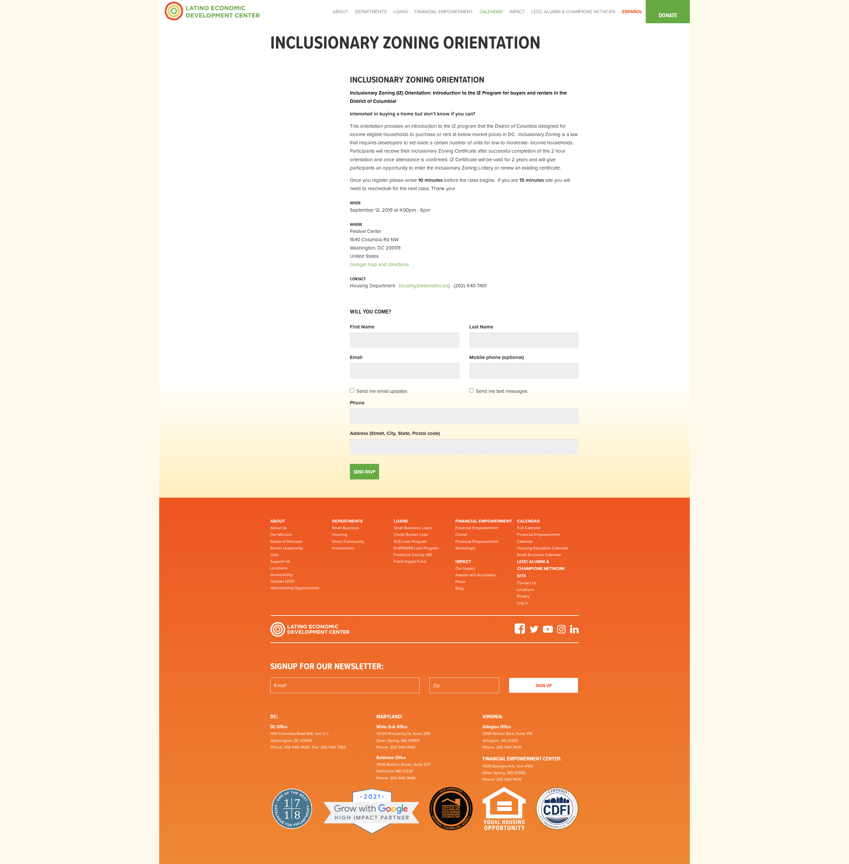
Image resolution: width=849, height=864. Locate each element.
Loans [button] (400, 11)
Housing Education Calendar (542, 548)
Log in (522, 603)
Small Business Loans (413, 528)
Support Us (280, 561)
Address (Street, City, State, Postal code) (395, 433)
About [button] (340, 11)
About (277, 521)
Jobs (274, 555)
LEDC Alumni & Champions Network (573, 11)
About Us (278, 528)
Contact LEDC (282, 581)
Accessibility (281, 575)
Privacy (523, 596)
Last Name (481, 326)
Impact (463, 561)
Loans (401, 521)
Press (460, 582)
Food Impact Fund (410, 561)
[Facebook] (520, 631)
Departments (347, 521)
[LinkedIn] (574, 631)
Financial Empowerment (483, 521)
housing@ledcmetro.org (424, 285)
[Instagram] (561, 631)
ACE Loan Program (410, 541)
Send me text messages (501, 391)
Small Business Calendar (539, 555)
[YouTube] (548, 631)
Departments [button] (371, 11)
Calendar (528, 521)
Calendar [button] (491, 11)
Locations (279, 568)
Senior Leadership (286, 548)
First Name (362, 326)
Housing (339, 535)
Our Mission (281, 535)
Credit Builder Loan (411, 535)
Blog (459, 588)
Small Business (345, 528)
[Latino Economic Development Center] (212, 10)
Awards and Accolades (475, 575)
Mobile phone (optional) (496, 357)
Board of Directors (286, 541)
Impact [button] (517, 11)
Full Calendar (529, 528)
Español (632, 11)
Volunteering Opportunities (294, 588)
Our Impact (465, 568)
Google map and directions (379, 264)
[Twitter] (534, 631)
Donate (668, 15)
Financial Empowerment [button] (444, 11)
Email (356, 357)
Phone (357, 402)
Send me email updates (382, 391)
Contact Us (527, 583)
